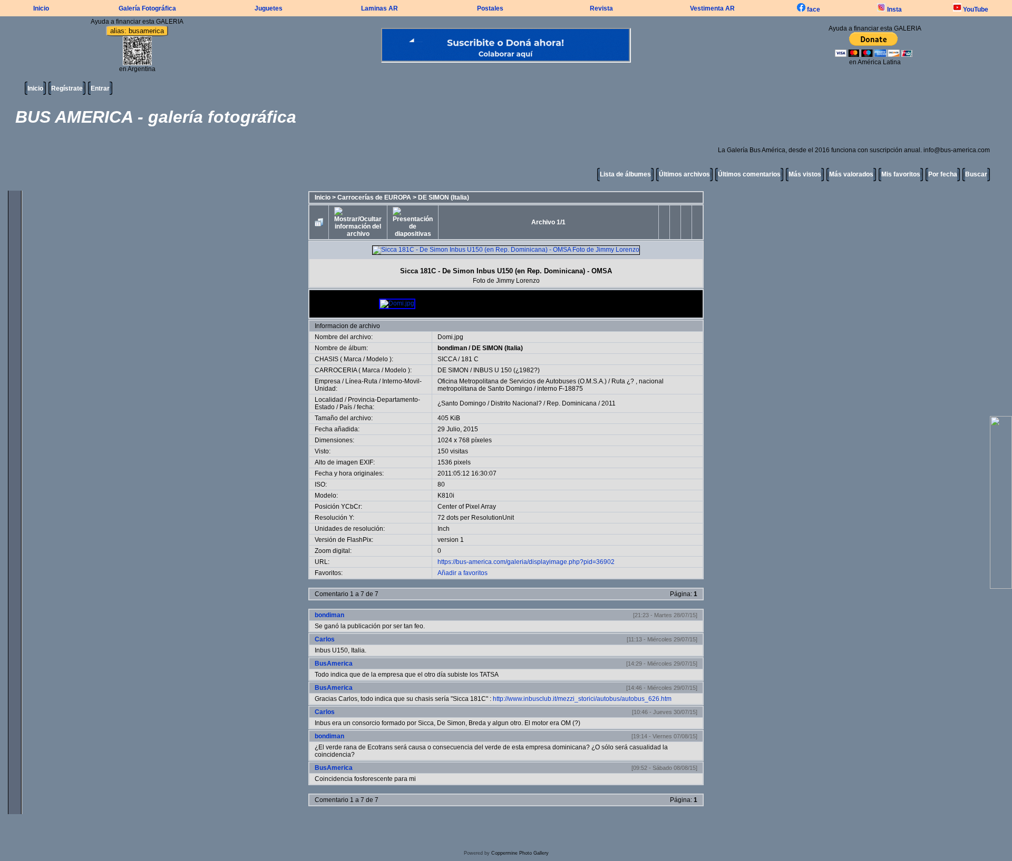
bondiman (452, 348)
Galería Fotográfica (147, 8)
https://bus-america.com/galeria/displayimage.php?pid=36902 (526, 562)
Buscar (976, 174)
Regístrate (67, 88)
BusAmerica (334, 663)
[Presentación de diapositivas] (412, 222)
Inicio (41, 8)
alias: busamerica (137, 31)
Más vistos (805, 174)
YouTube (974, 9)
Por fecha (942, 174)
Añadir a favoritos (462, 573)
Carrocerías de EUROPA (374, 197)
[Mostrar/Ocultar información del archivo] (358, 222)
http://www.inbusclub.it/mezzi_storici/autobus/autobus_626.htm (582, 698)
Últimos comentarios (749, 174)
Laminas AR (379, 8)
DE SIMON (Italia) (443, 197)
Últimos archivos (684, 174)
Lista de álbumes (625, 174)
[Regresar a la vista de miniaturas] (318, 222)
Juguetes (269, 8)
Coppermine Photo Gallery (520, 853)
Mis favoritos (900, 174)
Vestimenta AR (712, 8)
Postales (490, 8)
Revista (601, 8)
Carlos (325, 639)
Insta (894, 9)
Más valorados (851, 174)
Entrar (100, 88)
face (812, 9)
